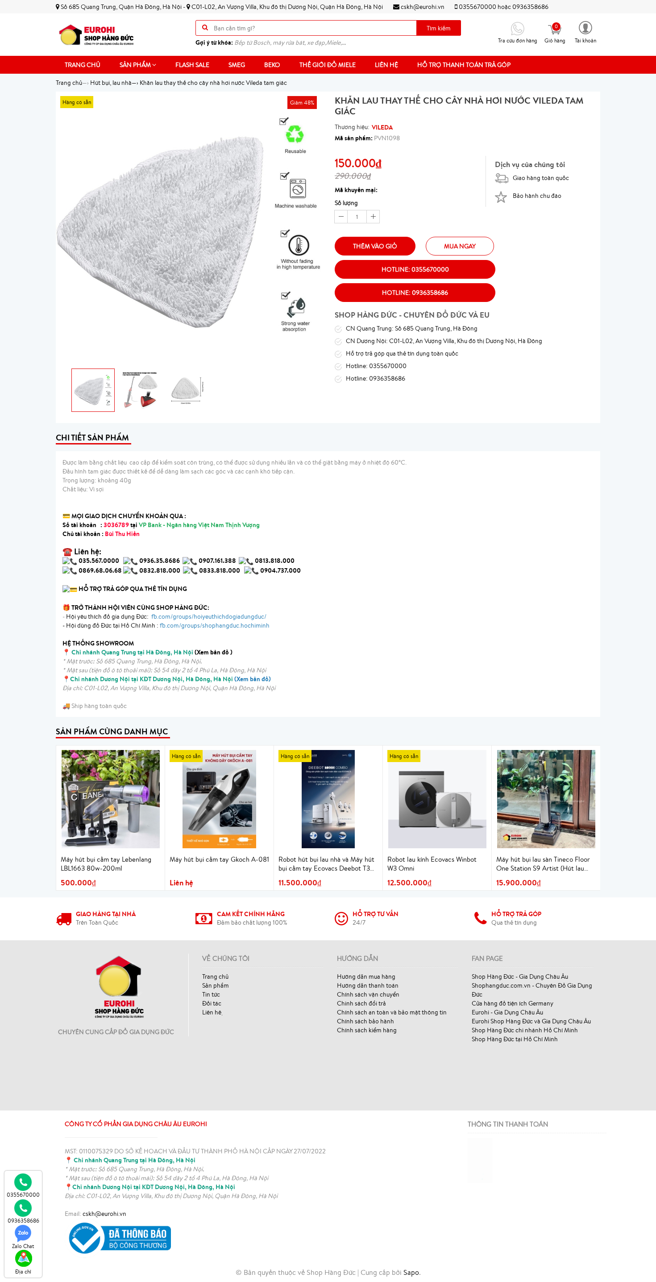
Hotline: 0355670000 (415, 269)
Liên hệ (386, 65)
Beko (272, 65)
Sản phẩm (136, 65)
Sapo (411, 1272)
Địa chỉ (23, 1271)
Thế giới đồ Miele (327, 65)
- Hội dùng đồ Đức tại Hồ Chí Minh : (166, 625)
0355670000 (477, 7)
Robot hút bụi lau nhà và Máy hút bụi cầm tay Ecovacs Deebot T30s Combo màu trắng (327, 864)
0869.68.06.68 (100, 570)
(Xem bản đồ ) (152, 652)
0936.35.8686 (159, 560)
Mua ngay (460, 246)
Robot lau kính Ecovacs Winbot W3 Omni (432, 863)
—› (114, 83)
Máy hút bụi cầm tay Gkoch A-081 (219, 859)
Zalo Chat (23, 1246)
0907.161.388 (218, 560)
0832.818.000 (159, 570)
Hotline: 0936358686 (415, 293)
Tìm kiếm (439, 28)
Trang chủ (82, 65)
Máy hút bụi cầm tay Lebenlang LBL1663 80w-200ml (106, 863)
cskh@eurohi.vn (421, 7)
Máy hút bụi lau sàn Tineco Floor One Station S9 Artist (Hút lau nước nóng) (543, 864)
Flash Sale (192, 65)
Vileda (382, 127)
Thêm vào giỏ (375, 246)
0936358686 (530, 7)
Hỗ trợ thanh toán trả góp (464, 65)
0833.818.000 (219, 570)
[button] (585, 31)
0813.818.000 (275, 560)
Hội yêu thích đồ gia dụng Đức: (165, 616)
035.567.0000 (99, 560)
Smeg (236, 65)
